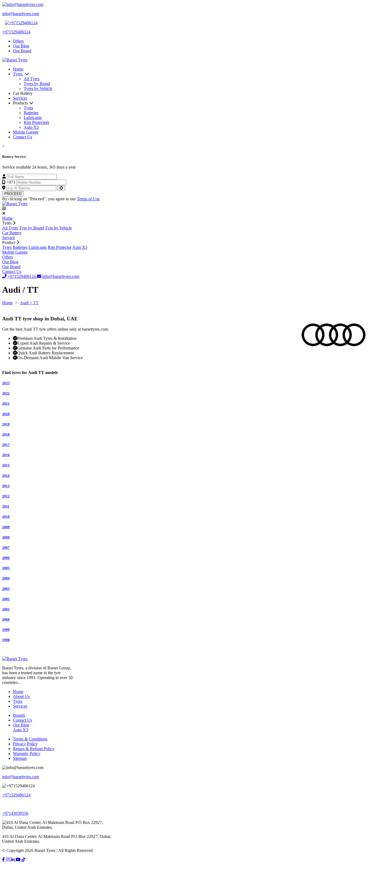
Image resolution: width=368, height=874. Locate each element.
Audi (25, 302)
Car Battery (12, 232)
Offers (18, 41)
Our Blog (21, 46)
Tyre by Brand (31, 228)
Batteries (31, 112)
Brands (19, 715)
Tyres (18, 74)
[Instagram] (8, 859)
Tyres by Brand (37, 83)
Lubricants (33, 117)
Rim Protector (59, 247)
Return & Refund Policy (33, 748)
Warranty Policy (26, 753)
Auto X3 (31, 127)
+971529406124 (21, 276)
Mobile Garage (26, 132)
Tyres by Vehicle (38, 88)
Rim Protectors (36, 122)
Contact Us (22, 137)
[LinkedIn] (13, 859)
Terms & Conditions (30, 739)
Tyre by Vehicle (58, 228)
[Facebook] (4, 859)
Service (8, 237)
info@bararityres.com (60, 276)
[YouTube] (19, 859)
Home (18, 69)
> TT (34, 302)
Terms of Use (88, 199)
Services (20, 98)
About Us (21, 696)
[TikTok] (23, 859)
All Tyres (32, 78)
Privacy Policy (25, 744)
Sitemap (20, 758)
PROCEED (13, 194)
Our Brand (22, 50)
